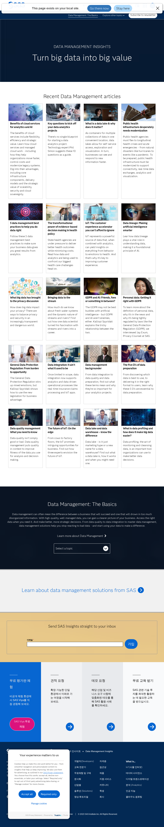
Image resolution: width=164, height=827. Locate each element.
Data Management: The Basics (83, 15)
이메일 (30, 640)
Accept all (27, 794)
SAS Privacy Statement (53, 772)
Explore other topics (113, 15)
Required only (49, 794)
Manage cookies (39, 803)
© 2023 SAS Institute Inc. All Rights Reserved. (98, 814)
